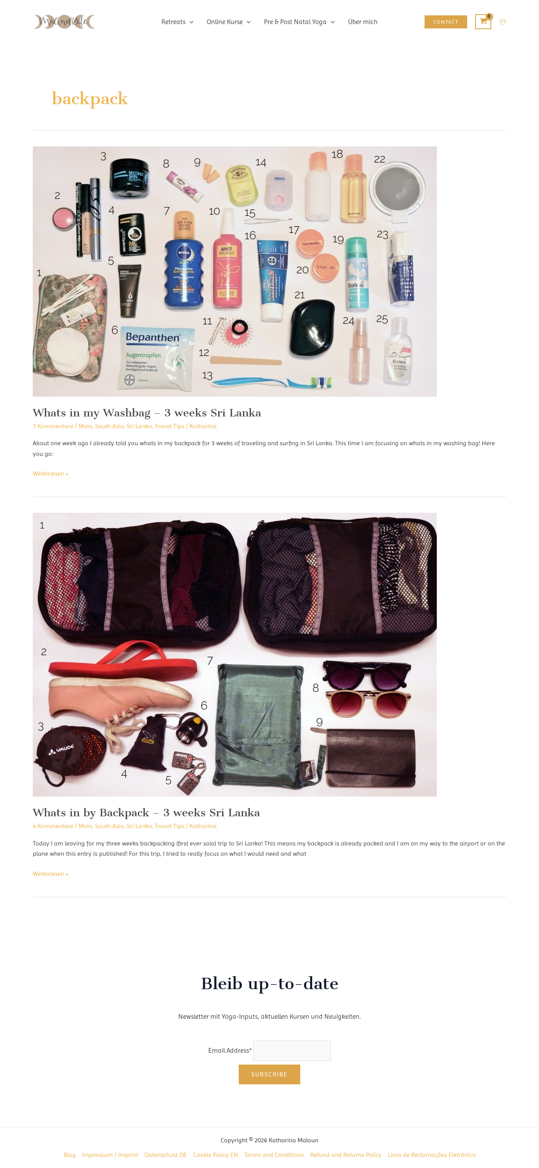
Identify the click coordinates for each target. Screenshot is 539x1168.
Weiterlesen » (50, 474)
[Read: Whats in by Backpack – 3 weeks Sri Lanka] (235, 654)
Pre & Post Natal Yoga (295, 22)
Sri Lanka (139, 426)
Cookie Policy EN (215, 1155)
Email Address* (230, 1050)
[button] (189, 21)
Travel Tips (169, 426)
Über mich (363, 22)
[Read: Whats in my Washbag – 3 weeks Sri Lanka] (235, 271)
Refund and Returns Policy (346, 1155)
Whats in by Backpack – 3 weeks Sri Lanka (146, 812)
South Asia (109, 426)
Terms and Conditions (274, 1155)
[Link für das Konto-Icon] (502, 21)
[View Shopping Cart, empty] (483, 21)
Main (85, 426)
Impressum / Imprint (110, 1155)
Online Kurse (225, 22)
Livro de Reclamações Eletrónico (432, 1155)
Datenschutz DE (165, 1155)
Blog (70, 1155)
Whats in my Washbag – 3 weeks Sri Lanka (147, 412)
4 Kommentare (53, 826)
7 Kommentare (53, 426)
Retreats (173, 22)
